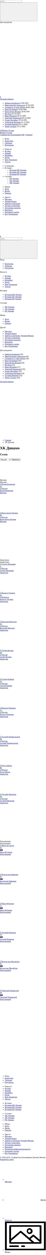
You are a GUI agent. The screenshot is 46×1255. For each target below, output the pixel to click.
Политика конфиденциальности (18, 1149)
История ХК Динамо (17, 172)
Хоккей (8, 153)
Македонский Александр (15, 105)
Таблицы (8, 143)
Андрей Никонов (12, 124)
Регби (7, 158)
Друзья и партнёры (12, 206)
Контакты (9, 210)
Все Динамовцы (11, 214)
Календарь (9, 141)
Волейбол (9, 155)
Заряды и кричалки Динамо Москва (19, 336)
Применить (16, 460)
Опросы (8, 193)
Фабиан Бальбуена (12, 103)
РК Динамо (14, 179)
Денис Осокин (11, 126)
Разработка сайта (7, 1160)
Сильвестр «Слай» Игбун (15, 107)
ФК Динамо (14, 183)
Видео (7, 191)
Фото (7, 189)
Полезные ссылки (12, 212)
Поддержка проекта (13, 208)
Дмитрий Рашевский (13, 118)
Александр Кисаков (13, 122)
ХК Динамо (14, 181)
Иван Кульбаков (11, 109)
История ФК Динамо (17, 170)
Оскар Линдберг (11, 120)
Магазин (8, 199)
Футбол (8, 151)
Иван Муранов (11, 116)
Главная (8, 440)
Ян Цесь (8, 114)
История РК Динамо (17, 174)
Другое (7, 162)
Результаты (9, 145)
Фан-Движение (11, 160)
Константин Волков (13, 112)
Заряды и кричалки (12, 204)
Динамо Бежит (11, 201)
